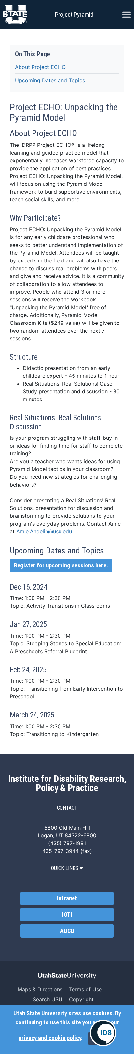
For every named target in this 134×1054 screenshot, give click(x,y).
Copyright (81, 999)
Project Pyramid (74, 14)
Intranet (67, 898)
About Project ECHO (40, 67)
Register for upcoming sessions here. (61, 565)
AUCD (67, 930)
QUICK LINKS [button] (64, 868)
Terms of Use (85, 989)
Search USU (47, 999)
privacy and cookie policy (50, 1038)
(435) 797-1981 (67, 843)
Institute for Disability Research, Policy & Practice (67, 783)
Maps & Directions (40, 989)
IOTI (67, 914)
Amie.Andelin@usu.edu (44, 531)
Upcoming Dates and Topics (50, 80)
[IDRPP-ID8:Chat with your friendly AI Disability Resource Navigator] (103, 1033)
